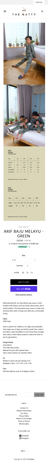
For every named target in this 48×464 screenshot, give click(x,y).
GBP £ (23, 451)
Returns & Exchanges (24, 418)
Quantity (19, 266)
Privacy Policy (24, 416)
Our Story (24, 413)
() (39, 2)
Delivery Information (24, 411)
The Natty (23, 227)
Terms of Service (24, 421)
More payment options (23, 295)
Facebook (25, 436)
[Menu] (4, 11)
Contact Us (24, 408)
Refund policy (24, 424)
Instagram (25, 438)
